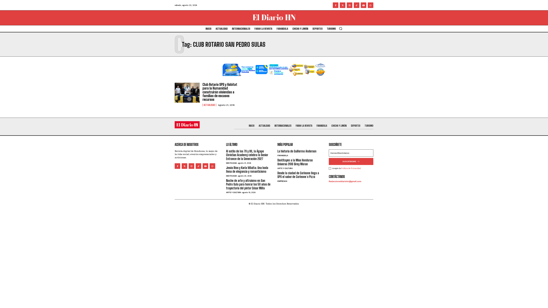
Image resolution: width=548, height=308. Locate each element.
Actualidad (209, 105)
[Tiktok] (356, 5)
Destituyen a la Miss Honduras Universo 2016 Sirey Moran (295, 162)
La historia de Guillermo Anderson (296, 151)
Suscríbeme (349, 161)
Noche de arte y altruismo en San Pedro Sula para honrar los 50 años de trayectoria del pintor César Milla (248, 184)
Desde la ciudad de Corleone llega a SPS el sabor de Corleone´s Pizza (298, 175)
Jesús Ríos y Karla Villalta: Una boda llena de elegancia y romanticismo (247, 169)
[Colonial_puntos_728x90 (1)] (274, 78)
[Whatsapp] (370, 5)
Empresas (282, 181)
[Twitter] (342, 5)
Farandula (282, 155)
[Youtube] (363, 5)
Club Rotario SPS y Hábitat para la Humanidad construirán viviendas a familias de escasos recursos (220, 92)
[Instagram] (349, 5)
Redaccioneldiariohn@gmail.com (345, 181)
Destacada (231, 163)
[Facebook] (335, 5)
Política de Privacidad (351, 168)
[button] (340, 28)
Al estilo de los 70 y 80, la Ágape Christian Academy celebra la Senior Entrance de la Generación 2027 (247, 155)
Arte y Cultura (233, 192)
